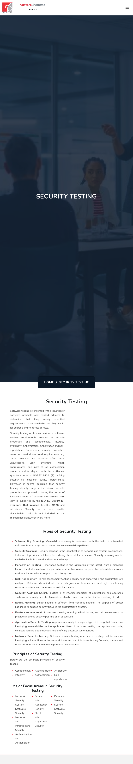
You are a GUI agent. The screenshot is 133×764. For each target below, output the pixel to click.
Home (49, 382)
